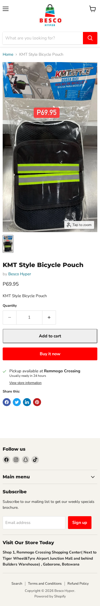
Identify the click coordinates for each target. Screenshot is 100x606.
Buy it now (50, 354)
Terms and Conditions (45, 583)
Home (8, 54)
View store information (25, 383)
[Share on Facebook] (7, 402)
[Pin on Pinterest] (37, 402)
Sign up (79, 523)
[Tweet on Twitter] (17, 402)
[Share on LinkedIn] (27, 402)
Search (16, 583)
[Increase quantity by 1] (49, 317)
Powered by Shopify (50, 596)
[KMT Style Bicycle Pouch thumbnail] (8, 243)
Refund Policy (78, 583)
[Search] (90, 38)
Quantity (10, 306)
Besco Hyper (19, 274)
